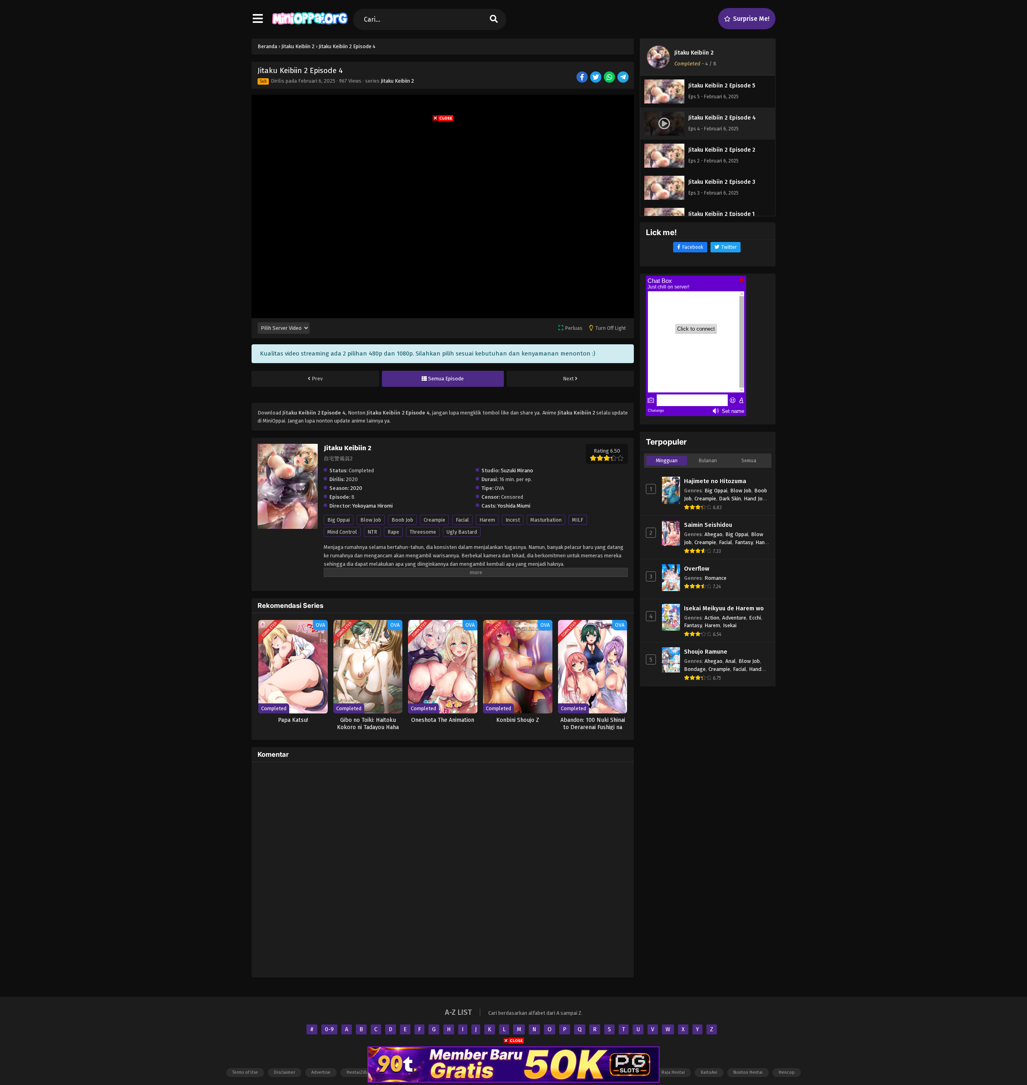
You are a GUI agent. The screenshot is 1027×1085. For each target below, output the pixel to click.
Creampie (434, 520)
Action (711, 618)
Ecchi (755, 618)
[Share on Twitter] (596, 78)
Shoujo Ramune (705, 651)
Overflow (696, 568)
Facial (462, 520)
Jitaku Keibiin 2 (397, 81)
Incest (512, 520)
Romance (715, 578)
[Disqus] (443, 868)
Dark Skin (730, 499)
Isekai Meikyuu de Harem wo (724, 608)
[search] (493, 19)
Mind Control (342, 532)
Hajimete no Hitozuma (715, 481)
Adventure (734, 618)
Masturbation (546, 520)
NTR (372, 532)
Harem (487, 520)
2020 (356, 488)
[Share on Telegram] (623, 78)
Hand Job (754, 499)
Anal (730, 661)
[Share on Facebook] (582, 78)
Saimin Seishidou (708, 524)
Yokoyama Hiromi (372, 506)
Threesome (423, 532)
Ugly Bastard (462, 532)
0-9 (329, 1029)
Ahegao (713, 534)
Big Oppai (338, 520)
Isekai (730, 625)
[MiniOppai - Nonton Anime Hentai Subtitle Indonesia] (310, 26)
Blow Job (370, 520)
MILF (577, 520)
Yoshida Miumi (513, 506)
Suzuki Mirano (517, 470)
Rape (393, 532)
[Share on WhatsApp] (610, 78)
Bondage (695, 669)
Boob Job (402, 520)
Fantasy (744, 542)
